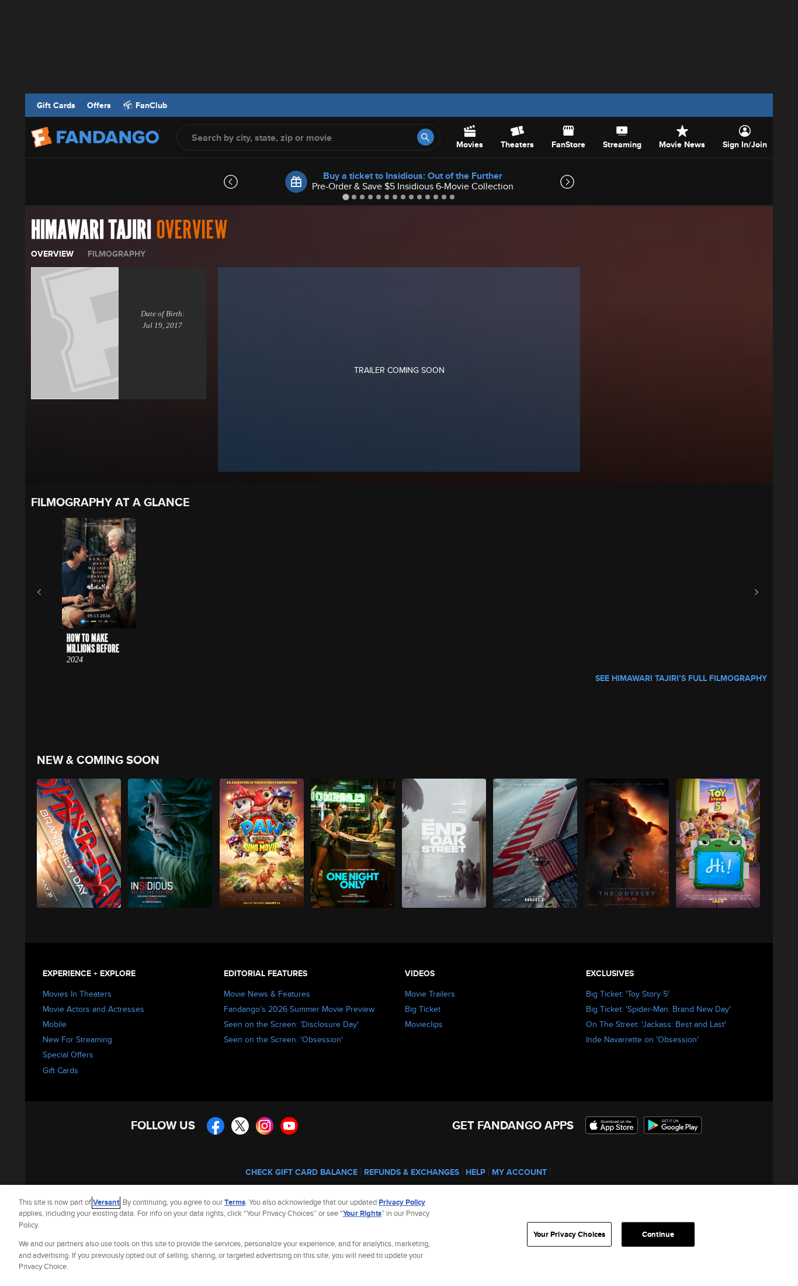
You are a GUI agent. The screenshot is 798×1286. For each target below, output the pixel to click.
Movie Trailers (430, 994)
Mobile (55, 1024)
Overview (52, 254)
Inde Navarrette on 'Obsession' (642, 1039)
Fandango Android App (673, 1125)
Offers (99, 105)
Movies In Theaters (77, 994)
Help (475, 1172)
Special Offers (68, 1054)
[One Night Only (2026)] (353, 843)
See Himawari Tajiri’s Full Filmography (681, 678)
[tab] (345, 196)
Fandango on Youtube (289, 1126)
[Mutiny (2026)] (535, 843)
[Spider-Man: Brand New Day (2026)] (79, 843)
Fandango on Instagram (264, 1126)
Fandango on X (240, 1126)
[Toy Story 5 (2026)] (718, 843)
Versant (106, 1202)
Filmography (116, 254)
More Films (748, 592)
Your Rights (362, 1213)
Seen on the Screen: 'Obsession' (283, 1039)
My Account (519, 1172)
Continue (658, 1234)
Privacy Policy (402, 1202)
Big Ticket (422, 1009)
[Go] (425, 137)
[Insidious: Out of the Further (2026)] (170, 843)
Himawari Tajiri (91, 230)
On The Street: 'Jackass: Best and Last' (656, 1024)
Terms (234, 1202)
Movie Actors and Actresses (93, 1009)
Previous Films (49, 592)
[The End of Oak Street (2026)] (444, 843)
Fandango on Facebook (215, 1126)
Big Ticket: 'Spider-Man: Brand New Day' (658, 1009)
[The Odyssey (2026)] (627, 843)
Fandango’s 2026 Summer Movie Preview (299, 1009)
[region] (399, 1235)
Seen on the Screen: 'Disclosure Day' (291, 1024)
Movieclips (424, 1024)
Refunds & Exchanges (411, 1172)
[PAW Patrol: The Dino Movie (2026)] (262, 843)
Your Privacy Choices (569, 1234)
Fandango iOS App (611, 1125)
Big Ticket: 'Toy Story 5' (627, 994)
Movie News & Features (267, 994)
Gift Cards (56, 105)
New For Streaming (77, 1039)
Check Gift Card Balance (301, 1172)
